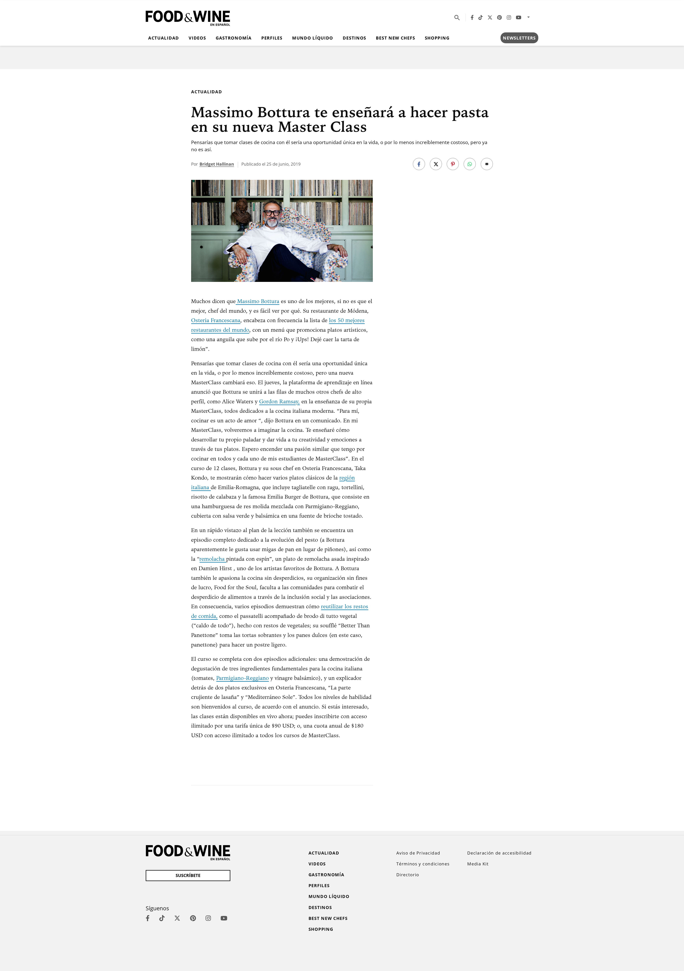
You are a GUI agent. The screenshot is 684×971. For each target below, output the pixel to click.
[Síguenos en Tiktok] (480, 17)
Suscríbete (188, 875)
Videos (197, 38)
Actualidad (163, 38)
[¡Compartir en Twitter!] (436, 164)
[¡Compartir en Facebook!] (419, 164)
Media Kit (478, 864)
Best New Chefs (395, 38)
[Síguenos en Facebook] (472, 17)
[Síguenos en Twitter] (490, 17)
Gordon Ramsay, (279, 401)
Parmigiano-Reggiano (242, 678)
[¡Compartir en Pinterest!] (453, 164)
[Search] (457, 17)
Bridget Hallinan (217, 164)
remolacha (213, 558)
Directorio (407, 875)
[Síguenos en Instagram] (509, 17)
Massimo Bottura (257, 301)
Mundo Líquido (312, 38)
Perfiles (272, 38)
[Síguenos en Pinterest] (499, 17)
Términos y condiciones (422, 864)
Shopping (437, 38)
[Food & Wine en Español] (188, 17)
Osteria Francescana (215, 320)
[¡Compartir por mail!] (487, 164)
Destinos (354, 38)
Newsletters (519, 38)
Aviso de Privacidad (418, 853)
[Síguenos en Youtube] (518, 17)
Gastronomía (234, 38)
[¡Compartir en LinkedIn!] (470, 164)
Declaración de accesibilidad (499, 853)
